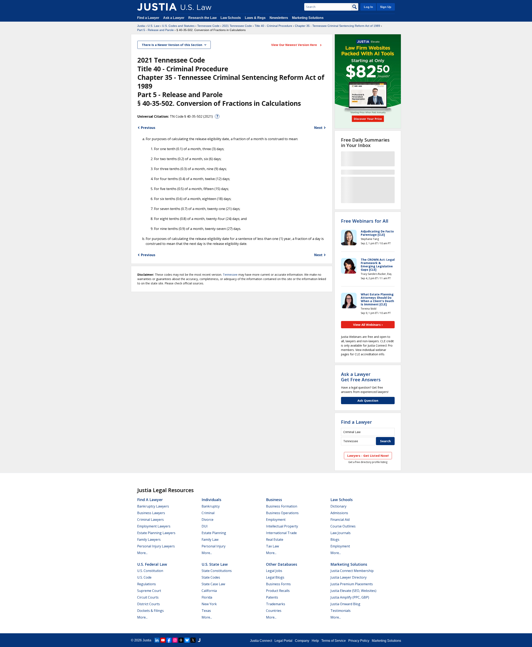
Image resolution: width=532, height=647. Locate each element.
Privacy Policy (358, 640)
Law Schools (230, 18)
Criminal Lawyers (150, 519)
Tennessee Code (208, 25)
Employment (276, 519)
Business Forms (278, 584)
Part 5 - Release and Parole (155, 30)
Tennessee (230, 275)
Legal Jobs (274, 570)
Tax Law (272, 546)
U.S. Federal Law (152, 564)
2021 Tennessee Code (237, 25)
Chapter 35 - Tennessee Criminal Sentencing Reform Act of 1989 (337, 25)
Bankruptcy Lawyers (153, 506)
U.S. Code (144, 577)
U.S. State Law (215, 564)
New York (209, 604)
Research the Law (202, 18)
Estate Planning (214, 533)
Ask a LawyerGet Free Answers (361, 377)
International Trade (281, 533)
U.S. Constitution (150, 570)
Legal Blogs (275, 577)
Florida (207, 597)
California (209, 590)
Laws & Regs (255, 18)
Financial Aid (340, 519)
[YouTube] (162, 640)
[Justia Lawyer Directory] (199, 640)
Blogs (334, 539)
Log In (368, 7)
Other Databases (281, 564)
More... (142, 553)
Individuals (211, 499)
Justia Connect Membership (352, 570)
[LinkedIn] (156, 640)
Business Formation (281, 506)
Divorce (207, 519)
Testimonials (340, 610)
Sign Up (385, 7)
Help (315, 640)
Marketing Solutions (308, 18)
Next (318, 127)
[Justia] (157, 7)
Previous (148, 127)
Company (302, 640)
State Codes (211, 577)
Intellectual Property (282, 526)
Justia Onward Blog (345, 604)
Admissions (339, 513)
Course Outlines (343, 526)
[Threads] (181, 640)
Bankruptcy (211, 506)
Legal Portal (283, 640)
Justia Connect (261, 640)
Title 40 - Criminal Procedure (273, 25)
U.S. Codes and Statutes (178, 25)
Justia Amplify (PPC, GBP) (349, 597)
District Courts (148, 604)
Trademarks (275, 604)
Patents (272, 597)
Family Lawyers (149, 539)
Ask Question (367, 400)
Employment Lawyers (153, 526)
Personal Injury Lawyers (156, 546)
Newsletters (279, 18)
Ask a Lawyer (174, 18)
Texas (206, 610)
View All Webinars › (368, 324)
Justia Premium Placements (351, 584)
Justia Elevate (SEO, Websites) (353, 590)
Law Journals (340, 533)
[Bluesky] (187, 640)
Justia (141, 25)
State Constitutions (217, 570)
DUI (205, 526)
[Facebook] (168, 640)
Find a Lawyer (148, 18)
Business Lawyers (151, 513)
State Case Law (213, 584)
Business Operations (282, 513)
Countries (273, 610)
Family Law (210, 539)
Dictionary (338, 506)
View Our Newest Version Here (294, 45)
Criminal (208, 513)
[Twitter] (193, 640)
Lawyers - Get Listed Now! (368, 455)
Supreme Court (149, 590)
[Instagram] (174, 640)
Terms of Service (333, 640)
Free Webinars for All (364, 220)
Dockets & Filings (150, 610)
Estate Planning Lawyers (156, 533)
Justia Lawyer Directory (348, 577)
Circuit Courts (148, 597)
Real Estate (274, 539)
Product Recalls (278, 590)
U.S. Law (153, 25)
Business (274, 499)
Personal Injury (213, 546)
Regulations (146, 584)
